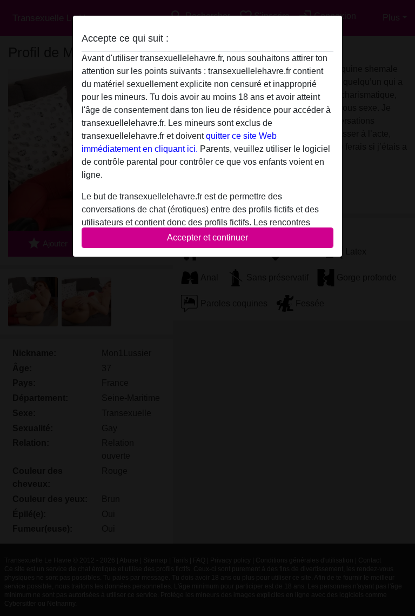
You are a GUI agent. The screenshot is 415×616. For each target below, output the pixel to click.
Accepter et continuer (207, 237)
